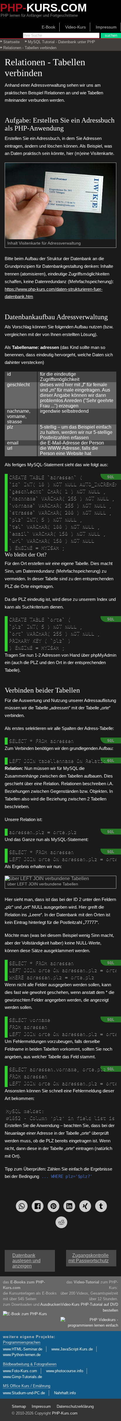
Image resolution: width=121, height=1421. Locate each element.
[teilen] (85, 1206)
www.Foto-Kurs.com (20, 1371)
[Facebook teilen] (37, 1206)
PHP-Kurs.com (65, 1413)
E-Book (48, 27)
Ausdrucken (50, 1304)
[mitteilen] (69, 1206)
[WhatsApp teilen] (22, 1206)
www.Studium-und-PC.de (24, 1393)
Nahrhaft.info (65, 1393)
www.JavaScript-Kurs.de (72, 1349)
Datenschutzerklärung (75, 1406)
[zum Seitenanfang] (60, 1253)
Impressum (106, 27)
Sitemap (19, 1406)
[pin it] (53, 1206)
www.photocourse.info (64, 1371)
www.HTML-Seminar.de (22, 1349)
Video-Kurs (75, 27)
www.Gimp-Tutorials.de (22, 1377)
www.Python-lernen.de (22, 1355)
